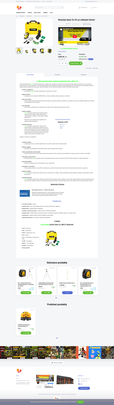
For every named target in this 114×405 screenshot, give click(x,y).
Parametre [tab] (57, 74)
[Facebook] (79, 384)
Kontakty (43, 1)
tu (75, 401)
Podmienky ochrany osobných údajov (33, 1)
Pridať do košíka (74, 63)
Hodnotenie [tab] (83, 74)
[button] (56, 298)
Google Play (66, 119)
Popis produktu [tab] (30, 74)
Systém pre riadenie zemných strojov (23, 380)
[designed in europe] (25, 193)
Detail (67, 292)
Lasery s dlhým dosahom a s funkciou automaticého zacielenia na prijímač (23, 383)
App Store (58, 119)
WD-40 (17, 378)
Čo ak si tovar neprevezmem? (70, 394)
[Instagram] (81, 384)
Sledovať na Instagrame (58, 362)
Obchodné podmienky (20, 1)
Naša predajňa (49, 1)
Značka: (87, 24)
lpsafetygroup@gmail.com (85, 378)
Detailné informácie (62, 51)
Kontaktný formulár (84, 388)
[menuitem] (21, 12)
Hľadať (62, 7)
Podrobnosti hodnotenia (76, 23)
